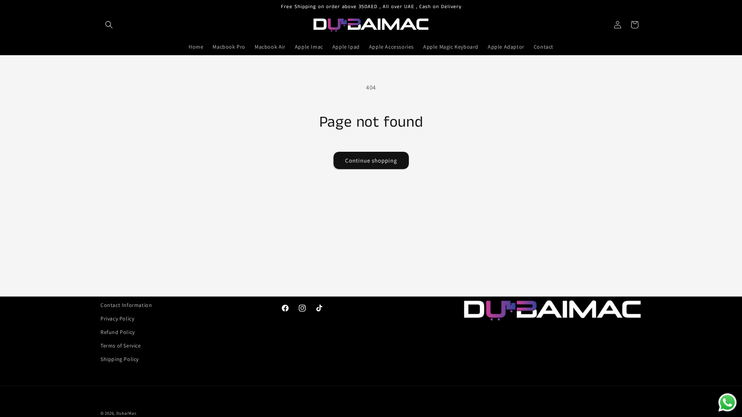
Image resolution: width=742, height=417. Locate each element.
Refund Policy (117, 332)
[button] (108, 24)
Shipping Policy (119, 359)
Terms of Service (120, 345)
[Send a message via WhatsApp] (727, 402)
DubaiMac (126, 413)
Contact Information (126, 305)
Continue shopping (371, 160)
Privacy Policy (117, 318)
